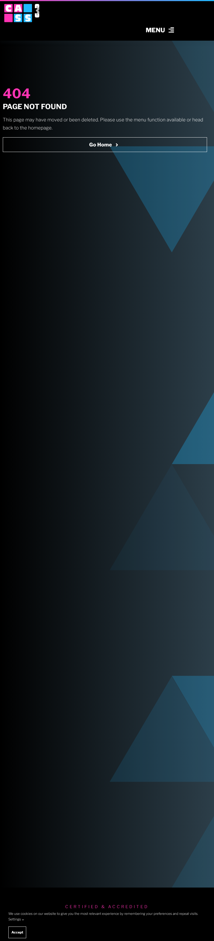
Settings (15, 919)
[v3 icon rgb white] (37, 6)
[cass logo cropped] (18, 6)
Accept (17, 932)
